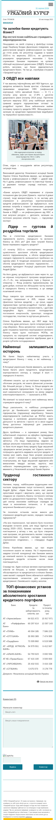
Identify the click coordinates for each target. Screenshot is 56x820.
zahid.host (29, 817)
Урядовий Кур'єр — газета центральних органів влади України (28, 11)
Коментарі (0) (9, 699)
